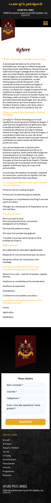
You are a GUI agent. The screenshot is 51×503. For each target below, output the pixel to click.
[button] (45, 23)
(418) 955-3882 (25, 10)
